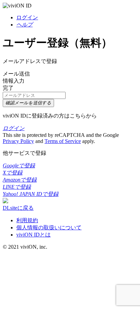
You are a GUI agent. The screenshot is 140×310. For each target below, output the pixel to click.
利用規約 (27, 220)
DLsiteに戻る (18, 208)
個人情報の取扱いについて (49, 227)
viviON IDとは (33, 234)
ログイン (27, 17)
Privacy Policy (18, 141)
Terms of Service (63, 141)
